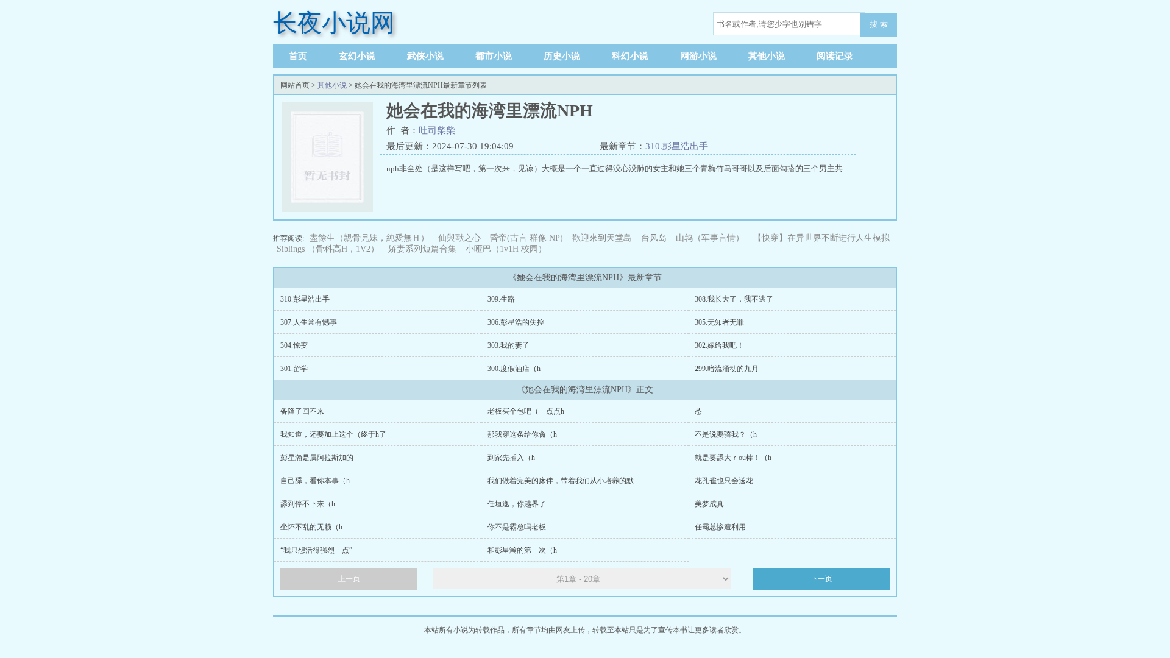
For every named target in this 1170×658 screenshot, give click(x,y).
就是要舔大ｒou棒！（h (733, 457)
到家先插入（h (511, 457)
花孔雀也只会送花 (724, 480)
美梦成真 (709, 504)
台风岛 (654, 237)
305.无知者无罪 (719, 322)
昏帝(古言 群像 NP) (526, 237)
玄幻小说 (357, 56)
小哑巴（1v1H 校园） (506, 248)
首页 (298, 56)
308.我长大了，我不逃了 (734, 299)
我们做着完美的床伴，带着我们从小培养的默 (561, 480)
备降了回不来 (302, 411)
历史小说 (562, 56)
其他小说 (766, 56)
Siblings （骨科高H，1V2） (328, 248)
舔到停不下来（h (307, 504)
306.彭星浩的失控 (516, 322)
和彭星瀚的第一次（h (522, 550)
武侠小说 (425, 56)
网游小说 (698, 56)
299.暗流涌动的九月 (727, 368)
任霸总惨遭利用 (720, 527)
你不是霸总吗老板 (517, 527)
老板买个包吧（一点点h (526, 411)
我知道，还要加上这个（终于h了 (333, 434)
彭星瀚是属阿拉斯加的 (316, 457)
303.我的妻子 (509, 345)
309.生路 (501, 299)
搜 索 (879, 24)
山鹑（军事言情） (710, 237)
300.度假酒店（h (514, 368)
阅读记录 (835, 56)
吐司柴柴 (437, 130)
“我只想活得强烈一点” (316, 550)
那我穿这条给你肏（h (522, 434)
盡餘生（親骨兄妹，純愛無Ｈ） (369, 237)
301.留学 (294, 368)
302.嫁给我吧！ (719, 345)
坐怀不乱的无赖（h (311, 527)
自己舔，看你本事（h (315, 480)
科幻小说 (630, 56)
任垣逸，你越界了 (517, 504)
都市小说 (493, 56)
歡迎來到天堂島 (602, 237)
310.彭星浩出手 (676, 146)
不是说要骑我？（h (726, 434)
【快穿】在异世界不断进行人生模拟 (821, 237)
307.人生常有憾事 (308, 322)
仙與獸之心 (459, 237)
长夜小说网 (334, 23)
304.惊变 (294, 345)
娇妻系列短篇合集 (422, 248)
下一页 (821, 579)
